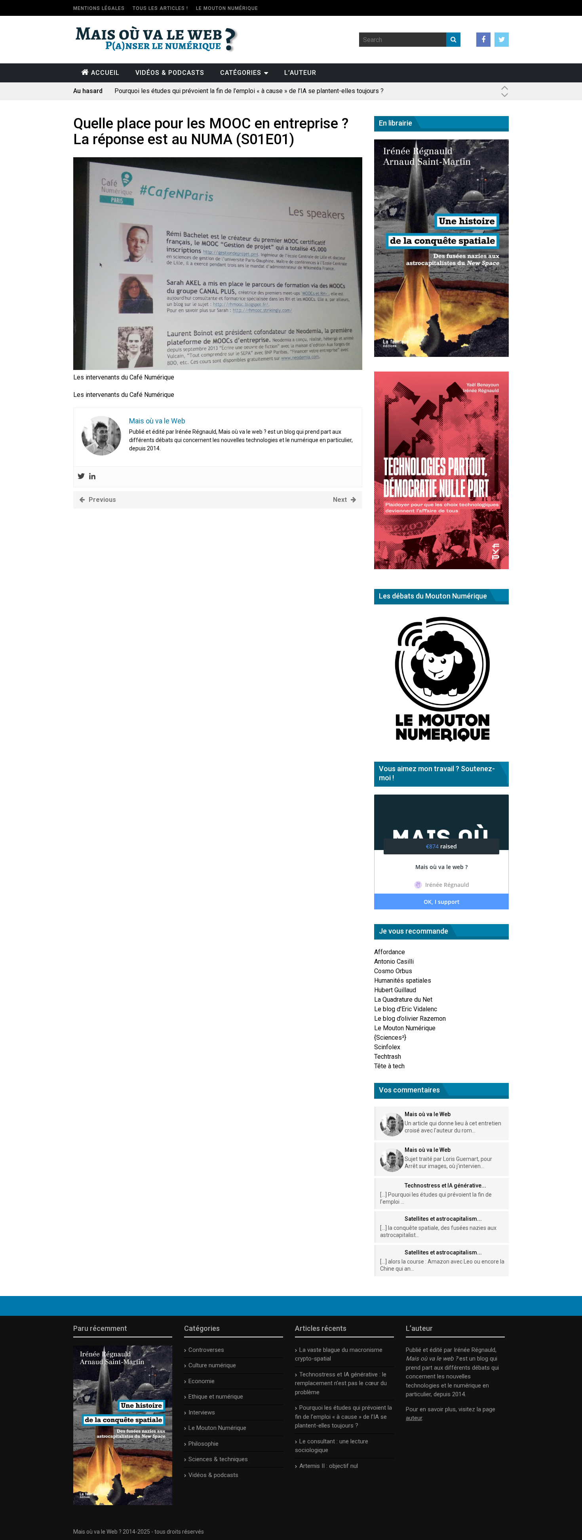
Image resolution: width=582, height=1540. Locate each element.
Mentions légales (99, 8)
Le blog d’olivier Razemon (410, 1018)
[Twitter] (81, 477)
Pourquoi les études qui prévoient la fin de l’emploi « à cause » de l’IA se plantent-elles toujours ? (249, 91)
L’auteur (300, 72)
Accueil (105, 72)
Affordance (389, 952)
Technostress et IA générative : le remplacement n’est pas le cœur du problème (341, 1383)
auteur (414, 1418)
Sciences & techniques (218, 1459)
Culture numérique (212, 1365)
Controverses (206, 1349)
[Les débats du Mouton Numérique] (441, 745)
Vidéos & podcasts (169, 72)
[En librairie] (441, 354)
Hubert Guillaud (395, 990)
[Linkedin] (92, 477)
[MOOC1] (217, 368)
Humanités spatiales (402, 980)
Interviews (201, 1412)
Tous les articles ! (160, 8)
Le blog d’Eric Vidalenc (405, 1009)
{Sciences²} (390, 1037)
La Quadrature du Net (403, 999)
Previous (102, 499)
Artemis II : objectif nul (328, 1465)
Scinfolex (387, 1047)
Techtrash (387, 1056)
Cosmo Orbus (393, 971)
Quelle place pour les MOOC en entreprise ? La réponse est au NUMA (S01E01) (210, 131)
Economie (201, 1381)
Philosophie (203, 1443)
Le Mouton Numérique (227, 8)
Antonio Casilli (394, 961)
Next (340, 499)
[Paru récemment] (122, 1503)
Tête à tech (389, 1066)
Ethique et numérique (215, 1396)
